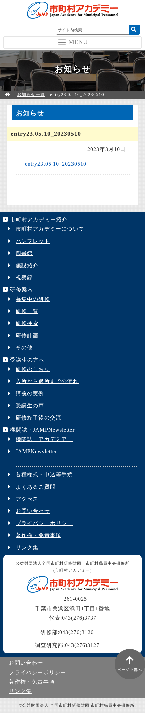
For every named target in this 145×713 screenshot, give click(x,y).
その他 (24, 347)
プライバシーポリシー (44, 523)
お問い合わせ (33, 511)
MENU (78, 41)
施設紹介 (27, 265)
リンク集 (27, 547)
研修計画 (27, 335)
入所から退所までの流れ (47, 381)
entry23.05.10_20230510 (55, 164)
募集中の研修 (33, 299)
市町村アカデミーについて (50, 229)
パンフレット (33, 241)
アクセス (27, 499)
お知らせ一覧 (31, 94)
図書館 (24, 253)
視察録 (24, 277)
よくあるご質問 (36, 487)
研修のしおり (33, 369)
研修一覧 (27, 311)
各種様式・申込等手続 (44, 474)
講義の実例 (30, 393)
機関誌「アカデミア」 (44, 439)
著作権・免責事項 (38, 535)
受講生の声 (30, 405)
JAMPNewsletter (36, 451)
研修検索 (27, 323)
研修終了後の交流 (38, 418)
